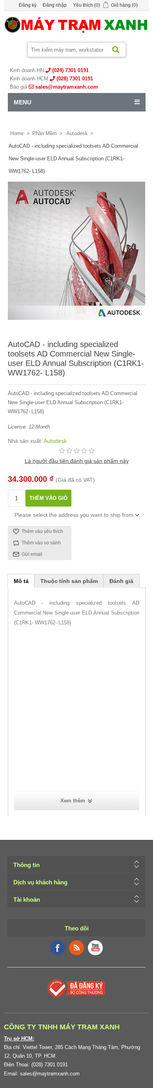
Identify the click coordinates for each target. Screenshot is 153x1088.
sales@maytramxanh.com (66, 87)
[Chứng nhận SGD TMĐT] (76, 987)
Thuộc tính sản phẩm (69, 581)
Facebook (57, 947)
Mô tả (21, 581)
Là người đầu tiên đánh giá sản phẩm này (77, 461)
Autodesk (55, 441)
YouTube (95, 947)
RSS (76, 947)
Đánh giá (121, 581)
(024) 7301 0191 (70, 70)
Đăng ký (27, 5)
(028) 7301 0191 (74, 79)
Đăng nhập (55, 5)
